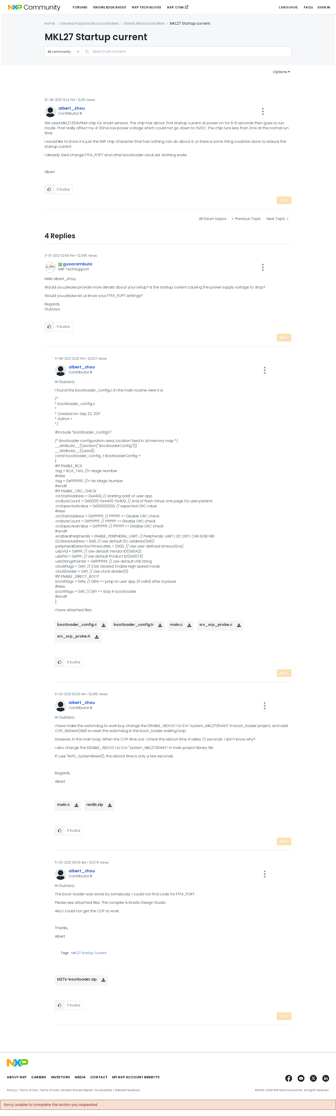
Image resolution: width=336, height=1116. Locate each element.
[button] (263, 111)
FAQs (308, 7)
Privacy (12, 1090)
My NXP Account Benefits (136, 1077)
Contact (99, 1077)
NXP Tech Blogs (146, 7)
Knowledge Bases (109, 7)
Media (80, 1077)
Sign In (323, 7)
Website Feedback (127, 1090)
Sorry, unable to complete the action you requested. (51, 1104)
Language (288, 7)
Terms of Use (28, 1090)
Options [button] (280, 71)
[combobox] (186, 51)
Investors (60, 1077)
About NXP (17, 1077)
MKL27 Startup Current (89, 953)
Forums (80, 7)
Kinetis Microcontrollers (144, 23)
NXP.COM (175, 7)
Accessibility (103, 1090)
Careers (38, 1077)
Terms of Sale (49, 1090)
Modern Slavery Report (76, 1090)
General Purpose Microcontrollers (89, 23)
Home (50, 23)
